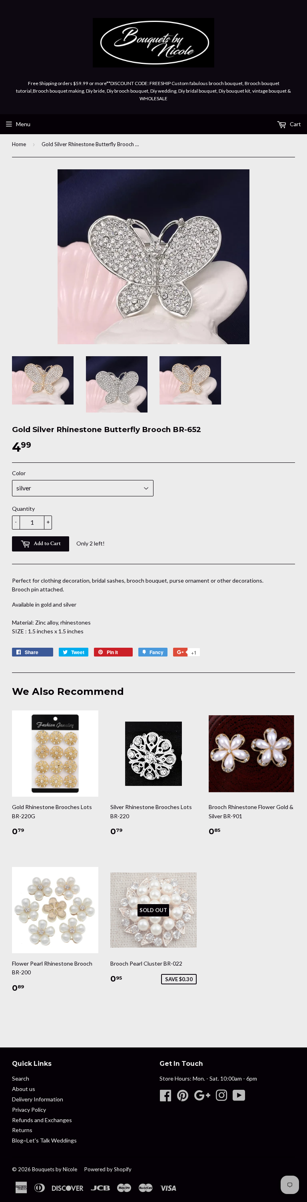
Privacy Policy (29, 1109)
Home (19, 144)
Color (19, 473)
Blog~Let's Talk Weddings (44, 1140)
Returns (22, 1130)
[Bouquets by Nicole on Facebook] (165, 1098)
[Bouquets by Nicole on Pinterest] (183, 1098)
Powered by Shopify (108, 1169)
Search (20, 1078)
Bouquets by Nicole (54, 1169)
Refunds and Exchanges (42, 1120)
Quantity (23, 508)
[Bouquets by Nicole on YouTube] (239, 1098)
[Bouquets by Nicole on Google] (202, 1098)
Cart (295, 124)
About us (23, 1088)
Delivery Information (37, 1099)
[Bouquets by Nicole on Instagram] (221, 1098)
